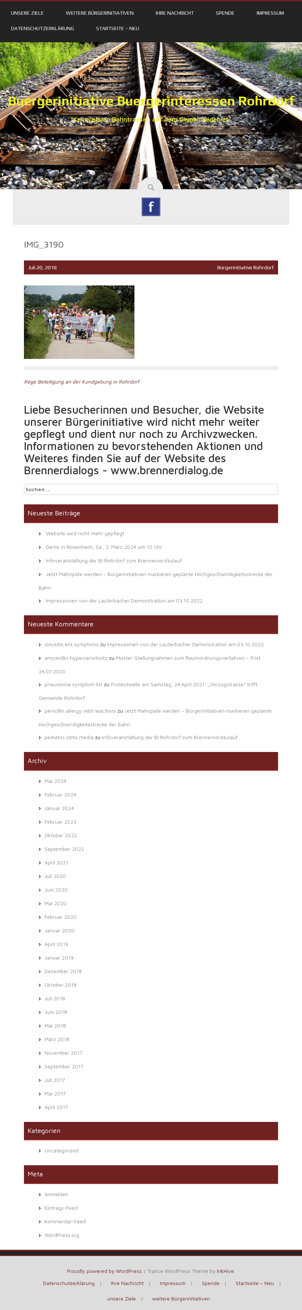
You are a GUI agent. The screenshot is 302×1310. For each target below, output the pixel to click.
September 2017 (64, 1066)
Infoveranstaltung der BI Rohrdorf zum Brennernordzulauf (114, 560)
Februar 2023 (60, 821)
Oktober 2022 (61, 835)
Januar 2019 (59, 957)
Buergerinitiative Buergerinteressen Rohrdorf (151, 100)
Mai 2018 (55, 1025)
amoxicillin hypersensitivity (76, 658)
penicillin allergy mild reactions (80, 711)
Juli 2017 (55, 1080)
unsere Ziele (27, 13)
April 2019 (56, 944)
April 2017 (56, 1107)
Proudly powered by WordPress (104, 1271)
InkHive (225, 1271)
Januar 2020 (59, 930)
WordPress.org (62, 1235)
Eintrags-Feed (61, 1208)
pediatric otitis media (69, 737)
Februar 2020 (61, 917)
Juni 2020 (56, 889)
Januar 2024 (59, 808)
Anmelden (56, 1194)
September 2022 (64, 849)
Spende (225, 13)
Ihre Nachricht (175, 13)
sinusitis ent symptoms (72, 644)
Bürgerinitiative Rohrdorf (245, 267)
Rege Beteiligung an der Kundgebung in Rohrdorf (81, 381)
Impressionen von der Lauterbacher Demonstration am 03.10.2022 (124, 600)
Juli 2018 (55, 998)
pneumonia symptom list (73, 684)
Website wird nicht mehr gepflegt (85, 533)
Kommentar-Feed (65, 1221)
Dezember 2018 (63, 971)
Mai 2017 (55, 1093)
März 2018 (57, 1039)
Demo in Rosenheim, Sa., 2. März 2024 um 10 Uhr (104, 547)
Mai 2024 (55, 781)
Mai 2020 (56, 903)
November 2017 (63, 1053)
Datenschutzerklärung (42, 28)
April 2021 (56, 862)
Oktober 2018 (61, 985)
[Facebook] (151, 206)
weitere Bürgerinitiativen (100, 13)
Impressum (270, 13)
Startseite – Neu (117, 28)
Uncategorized (61, 1150)
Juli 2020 (55, 876)
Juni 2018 (56, 1012)
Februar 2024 (60, 794)
